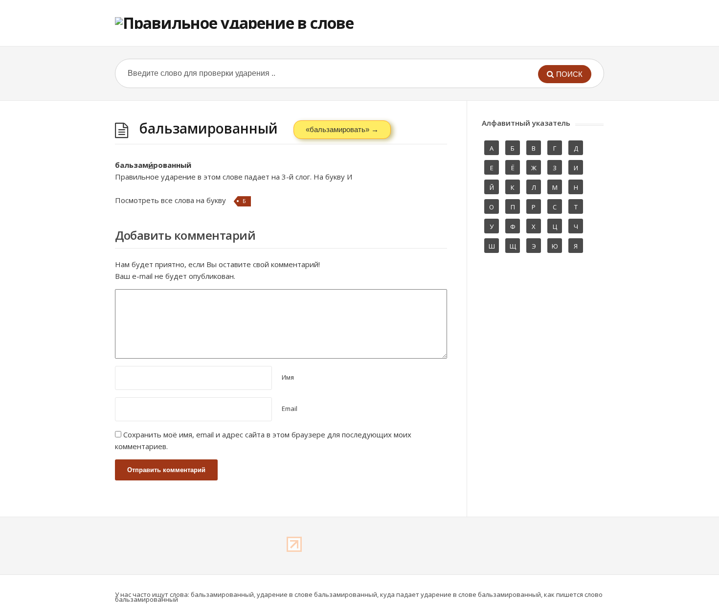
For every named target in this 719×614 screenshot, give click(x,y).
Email (289, 408)
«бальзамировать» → (342, 129)
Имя (288, 377)
